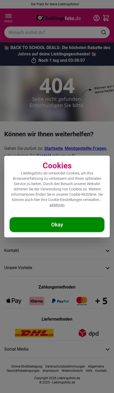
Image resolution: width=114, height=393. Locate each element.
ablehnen (57, 205)
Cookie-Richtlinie (82, 194)
